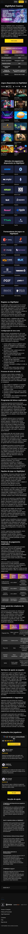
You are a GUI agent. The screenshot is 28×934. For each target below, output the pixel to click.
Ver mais (14, 792)
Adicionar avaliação (14, 744)
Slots (23, 86)
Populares (3, 86)
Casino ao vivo (9, 86)
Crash (16, 86)
